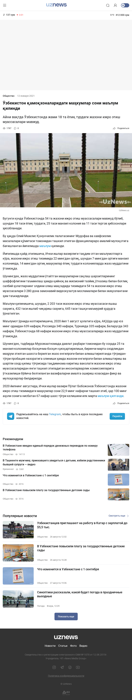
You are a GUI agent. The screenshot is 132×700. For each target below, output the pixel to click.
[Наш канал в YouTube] (78, 667)
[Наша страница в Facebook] (70, 667)
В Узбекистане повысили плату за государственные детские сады (81, 548)
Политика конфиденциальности (66, 675)
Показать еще (66, 616)
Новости (50, 645)
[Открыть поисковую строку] (108, 5)
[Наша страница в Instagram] (54, 667)
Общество (8, 95)
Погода (41, 606)
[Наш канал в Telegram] (62, 667)
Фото (73, 645)
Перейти (117, 416)
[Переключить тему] (125, 5)
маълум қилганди (110, 396)
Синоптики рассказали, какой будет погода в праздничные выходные (79, 594)
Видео (83, 645)
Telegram (55, 414)
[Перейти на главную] (56, 5)
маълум (45, 246)
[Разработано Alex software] (66, 693)
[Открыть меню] (5, 5)
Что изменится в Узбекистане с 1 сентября (68, 569)
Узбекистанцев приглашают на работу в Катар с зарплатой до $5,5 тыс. (82, 525)
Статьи (62, 645)
